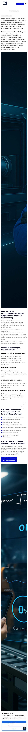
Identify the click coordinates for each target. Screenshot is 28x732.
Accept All (14, 722)
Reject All (14, 729)
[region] (14, 721)
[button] (25, 4)
